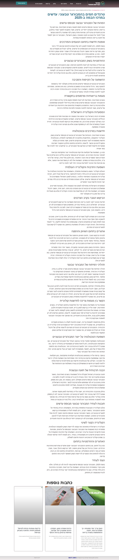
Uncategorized (95, 10)
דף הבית (78, 3)
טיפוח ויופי (64, 3)
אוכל (71, 3)
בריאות (48, 3)
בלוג (54, 3)
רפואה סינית (38, 3)
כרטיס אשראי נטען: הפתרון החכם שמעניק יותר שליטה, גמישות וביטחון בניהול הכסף (60, 530)
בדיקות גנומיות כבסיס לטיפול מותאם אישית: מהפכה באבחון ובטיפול (28, 530)
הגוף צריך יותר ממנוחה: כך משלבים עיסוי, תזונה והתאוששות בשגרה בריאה (92, 530)
